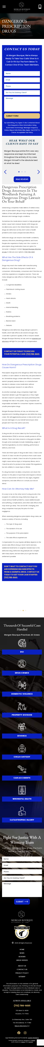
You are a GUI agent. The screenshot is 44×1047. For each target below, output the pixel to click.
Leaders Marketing (33, 1037)
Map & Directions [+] (22, 1026)
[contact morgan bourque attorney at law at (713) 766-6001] (40, 7)
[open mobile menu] (4, 7)
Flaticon (30, 1042)
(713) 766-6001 (29, 252)
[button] (6, 171)
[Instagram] (25, 1033)
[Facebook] (19, 1033)
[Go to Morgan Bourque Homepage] (22, 6)
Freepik (33, 1040)
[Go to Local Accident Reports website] (22, 932)
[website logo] (22, 917)
